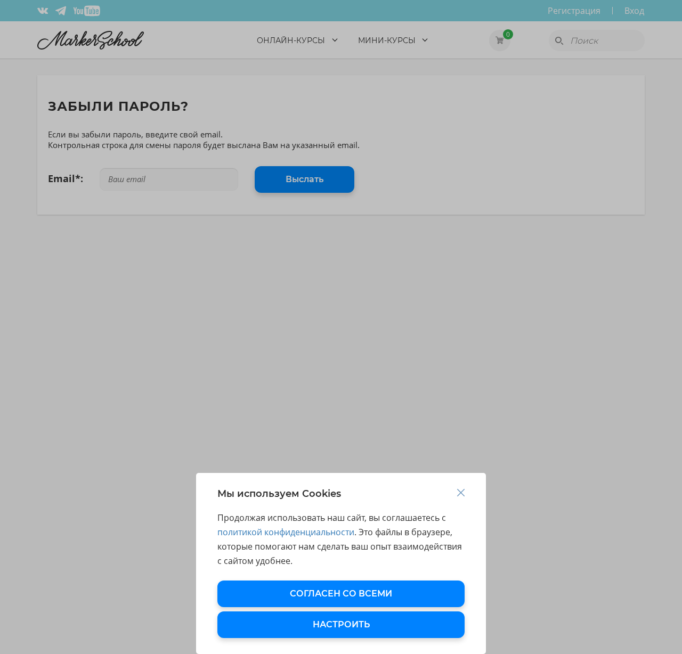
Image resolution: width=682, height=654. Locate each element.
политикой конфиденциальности (285, 532)
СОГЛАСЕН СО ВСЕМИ (341, 593)
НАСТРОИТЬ (341, 624)
